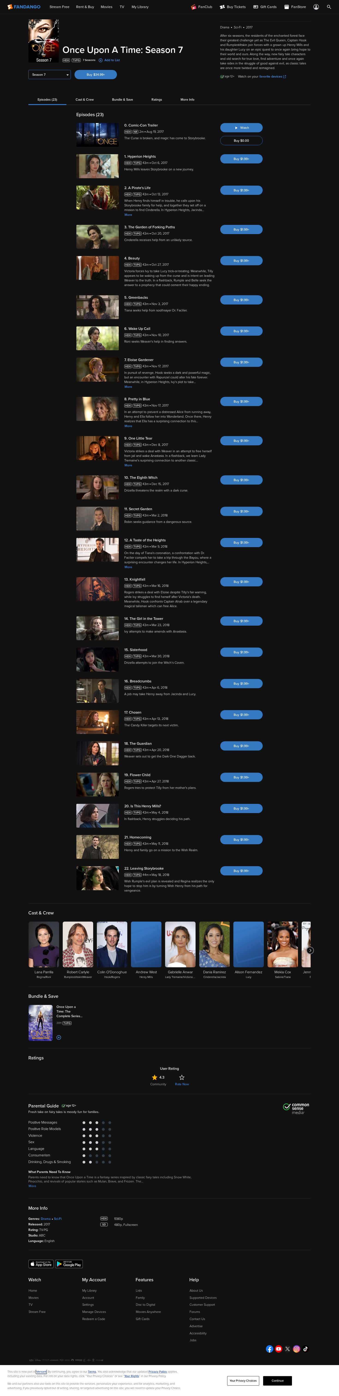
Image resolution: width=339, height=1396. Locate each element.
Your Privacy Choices (243, 1381)
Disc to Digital (145, 1305)
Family (140, 1298)
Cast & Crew (85, 100)
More (128, 215)
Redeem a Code (93, 1319)
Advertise (196, 1326)
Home (33, 1291)
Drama (46, 1219)
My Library (89, 1291)
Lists (139, 1291)
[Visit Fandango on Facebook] (270, 1349)
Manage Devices (94, 1312)
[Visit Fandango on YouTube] (278, 1349)
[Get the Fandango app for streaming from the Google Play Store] (69, 1264)
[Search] (329, 7)
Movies (34, 1298)
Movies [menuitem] (106, 7)
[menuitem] (265, 7)
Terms (92, 1372)
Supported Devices (203, 1298)
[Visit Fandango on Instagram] (296, 1349)
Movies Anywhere (148, 1312)
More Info (187, 100)
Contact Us (197, 1319)
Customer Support (202, 1305)
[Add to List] (58, 1037)
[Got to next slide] (310, 950)
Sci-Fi (58, 1219)
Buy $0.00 (241, 141)
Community (158, 1084)
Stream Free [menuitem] (59, 7)
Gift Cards (142, 1319)
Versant (41, 1372)
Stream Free (37, 1312)
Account (88, 1298)
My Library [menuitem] (140, 7)
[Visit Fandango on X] (287, 1349)
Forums (195, 1312)
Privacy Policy (158, 1372)
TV (31, 1305)
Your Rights (131, 1376)
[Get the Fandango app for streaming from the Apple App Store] (41, 1264)
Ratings (157, 100)
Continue (278, 1381)
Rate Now (182, 1084)
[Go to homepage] (24, 7)
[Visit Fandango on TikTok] (305, 1349)
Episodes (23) (47, 100)
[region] (169, 1380)
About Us (196, 1291)
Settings (88, 1305)
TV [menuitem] (122, 7)
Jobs (193, 1340)
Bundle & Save (122, 100)
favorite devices (270, 76)
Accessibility (198, 1333)
